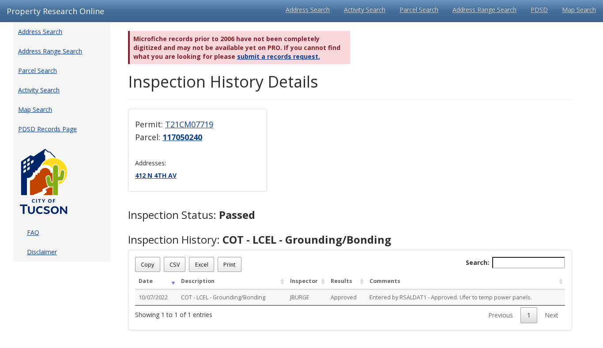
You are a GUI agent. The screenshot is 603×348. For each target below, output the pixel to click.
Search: (477, 262)
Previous (500, 315)
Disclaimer (42, 252)
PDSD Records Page (47, 129)
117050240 (182, 137)
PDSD (539, 9)
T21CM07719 (189, 124)
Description (198, 281)
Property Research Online (55, 11)
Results (341, 281)
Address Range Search (484, 9)
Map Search (579, 9)
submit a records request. (278, 56)
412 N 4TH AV (156, 175)
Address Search (308, 9)
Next (551, 315)
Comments (384, 281)
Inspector (304, 281)
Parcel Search (418, 9)
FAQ (33, 232)
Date (146, 281)
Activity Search (364, 9)
